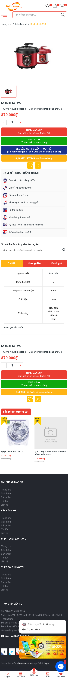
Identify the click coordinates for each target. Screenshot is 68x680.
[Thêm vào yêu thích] (30, 165)
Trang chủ (6, 489)
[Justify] (62, 15)
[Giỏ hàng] (55, 6)
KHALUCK (53, 273)
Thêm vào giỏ (34, 131)
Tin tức (5, 501)
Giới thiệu (6, 493)
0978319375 (25, 158)
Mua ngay (34, 141)
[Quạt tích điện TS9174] (17, 433)
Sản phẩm (6, 497)
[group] (34, 56)
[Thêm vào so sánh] (38, 165)
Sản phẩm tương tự (15, 411)
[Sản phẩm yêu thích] (47, 6)
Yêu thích (61, 677)
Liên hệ (4, 505)
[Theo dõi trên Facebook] (4, 651)
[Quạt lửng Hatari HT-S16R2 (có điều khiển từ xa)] (50, 433)
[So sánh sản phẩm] (62, 6)
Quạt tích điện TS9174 (12, 451)
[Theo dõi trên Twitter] (12, 651)
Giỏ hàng (34, 675)
